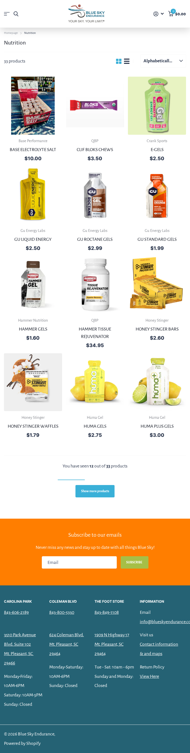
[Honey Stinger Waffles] (33, 382)
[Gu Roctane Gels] (95, 195)
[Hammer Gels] (33, 285)
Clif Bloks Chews (95, 149)
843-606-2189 (16, 612)
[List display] (126, 61)
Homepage (11, 33)
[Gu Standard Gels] (157, 195)
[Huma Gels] (95, 382)
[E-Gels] (157, 106)
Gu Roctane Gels (95, 239)
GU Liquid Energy (32, 239)
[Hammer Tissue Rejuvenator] (95, 285)
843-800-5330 (61, 612)
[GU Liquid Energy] (33, 195)
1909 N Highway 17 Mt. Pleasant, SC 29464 (112, 644)
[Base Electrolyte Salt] (33, 106)
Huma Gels (95, 426)
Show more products (95, 491)
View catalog (7, 14)
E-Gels (157, 149)
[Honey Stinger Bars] (157, 285)
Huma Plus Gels (157, 426)
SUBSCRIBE (134, 562)
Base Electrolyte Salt (33, 149)
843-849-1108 (107, 612)
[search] (16, 14)
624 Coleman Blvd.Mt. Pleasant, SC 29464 (66, 644)
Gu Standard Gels (157, 239)
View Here (149, 676)
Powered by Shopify (22, 743)
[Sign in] (158, 14)
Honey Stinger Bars (157, 329)
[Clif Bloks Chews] (95, 106)
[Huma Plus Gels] (157, 382)
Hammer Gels (33, 329)
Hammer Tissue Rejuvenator (95, 333)
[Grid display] (118, 61)
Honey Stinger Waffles (33, 426)
